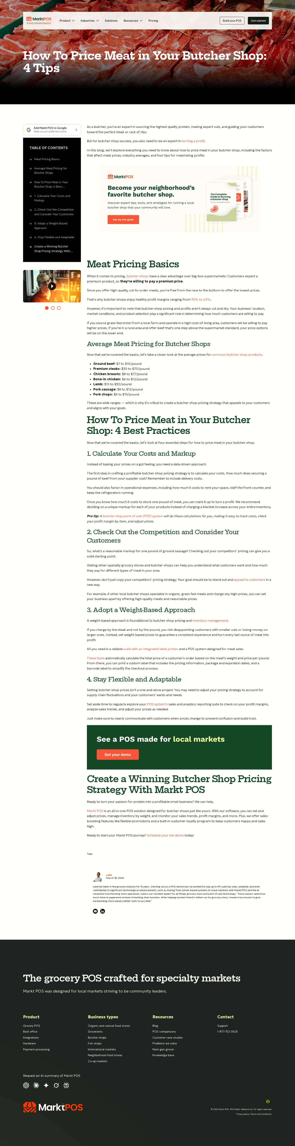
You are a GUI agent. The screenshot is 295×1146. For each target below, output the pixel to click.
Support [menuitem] (222, 1026)
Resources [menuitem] (163, 1017)
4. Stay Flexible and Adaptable (54, 237)
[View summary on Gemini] (46, 1085)
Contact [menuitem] (225, 1017)
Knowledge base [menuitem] (163, 1055)
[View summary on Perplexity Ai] (66, 1085)
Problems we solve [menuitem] (165, 1043)
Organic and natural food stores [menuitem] (109, 1026)
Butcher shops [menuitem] (97, 1037)
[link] (39, 21)
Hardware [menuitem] (29, 1043)
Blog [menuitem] (155, 1026)
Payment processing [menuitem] (36, 1049)
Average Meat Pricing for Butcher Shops (50, 171)
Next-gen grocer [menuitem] (163, 1049)
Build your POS (232, 20)
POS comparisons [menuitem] (164, 1031)
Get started (258, 20)
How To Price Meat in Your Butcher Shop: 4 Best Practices (51, 184)
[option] (52, 286)
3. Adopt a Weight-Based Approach (50, 226)
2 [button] (52, 308)
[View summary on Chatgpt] (26, 1085)
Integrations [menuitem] (31, 1037)
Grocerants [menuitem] (95, 1031)
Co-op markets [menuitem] (97, 1061)
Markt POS (224, 1109)
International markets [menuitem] (102, 1049)
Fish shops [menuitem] (95, 1043)
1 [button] (46, 308)
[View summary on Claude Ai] (36, 1085)
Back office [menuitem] (30, 1031)
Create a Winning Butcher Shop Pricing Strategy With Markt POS (52, 249)
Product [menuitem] (31, 1017)
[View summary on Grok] (56, 1085)
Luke (109, 874)
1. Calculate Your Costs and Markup (52, 198)
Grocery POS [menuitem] (31, 1026)
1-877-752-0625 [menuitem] (227, 1031)
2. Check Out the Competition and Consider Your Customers (54, 212)
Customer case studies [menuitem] (168, 1037)
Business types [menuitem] (103, 1017)
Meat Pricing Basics (47, 159)
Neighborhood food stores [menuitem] (105, 1055)
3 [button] (58, 308)
